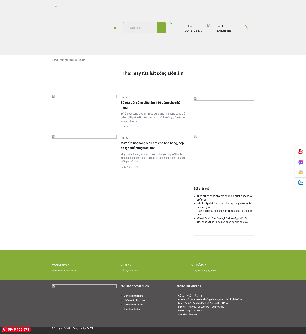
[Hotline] (300, 151)
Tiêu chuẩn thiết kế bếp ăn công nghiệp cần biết (222, 222)
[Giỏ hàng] (246, 27)
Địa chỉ (220, 26)
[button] (114, 28)
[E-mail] (300, 172)
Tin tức (124, 97)
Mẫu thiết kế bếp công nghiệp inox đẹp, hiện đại (222, 218)
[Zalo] (300, 183)
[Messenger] (300, 162)
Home (55, 60)
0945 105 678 (18, 329)
